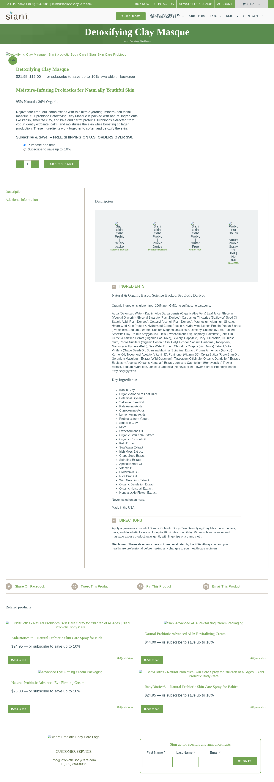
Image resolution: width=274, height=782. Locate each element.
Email (215, 752)
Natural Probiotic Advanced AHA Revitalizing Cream (185, 634)
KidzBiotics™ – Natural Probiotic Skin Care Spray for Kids (56, 638)
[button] (176, 286)
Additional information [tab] (22, 200)
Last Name (185, 752)
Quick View (126, 658)
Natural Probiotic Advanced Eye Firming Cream (47, 682)
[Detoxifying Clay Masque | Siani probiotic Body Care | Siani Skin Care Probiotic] (69, 54)
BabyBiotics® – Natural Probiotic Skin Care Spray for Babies (191, 687)
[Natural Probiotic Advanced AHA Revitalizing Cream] (203, 623)
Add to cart (62, 164)
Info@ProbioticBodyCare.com (72, 4)
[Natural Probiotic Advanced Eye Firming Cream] (70, 672)
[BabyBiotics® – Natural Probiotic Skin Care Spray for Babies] (203, 674)
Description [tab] (14, 192)
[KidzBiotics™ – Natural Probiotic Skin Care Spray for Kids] (70, 625)
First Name (156, 752)
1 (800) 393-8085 (37, 4)
